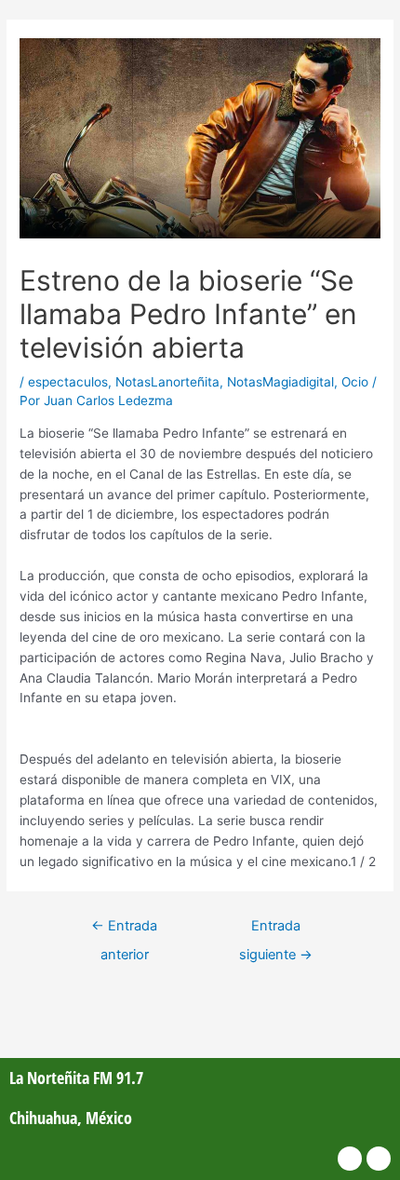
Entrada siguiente (276, 930)
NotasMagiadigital (280, 381)
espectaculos (68, 381)
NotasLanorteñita (167, 381)
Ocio (354, 381)
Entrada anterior (124, 930)
